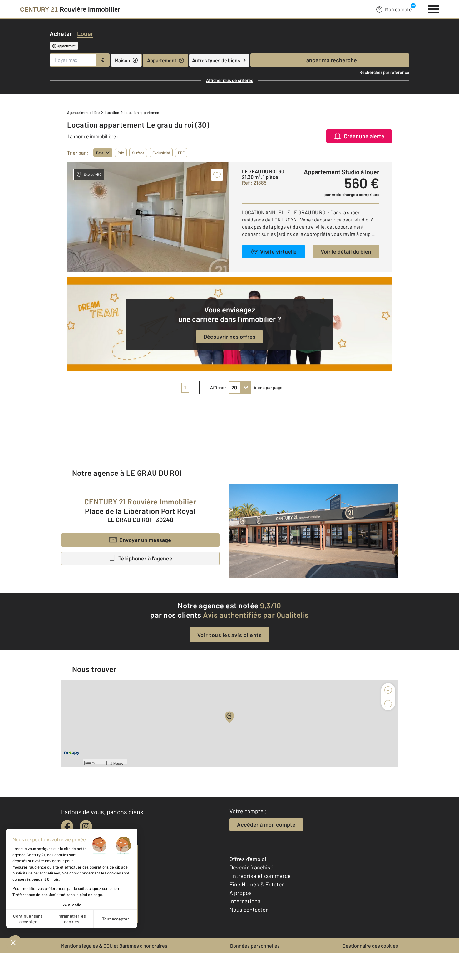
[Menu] (433, 8)
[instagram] (86, 826)
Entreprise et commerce (260, 875)
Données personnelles (255, 946)
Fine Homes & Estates (257, 884)
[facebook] (67, 826)
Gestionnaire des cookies (370, 946)
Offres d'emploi (248, 858)
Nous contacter (249, 909)
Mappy (118, 763)
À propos (241, 892)
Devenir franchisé (252, 867)
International (246, 901)
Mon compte (398, 9)
